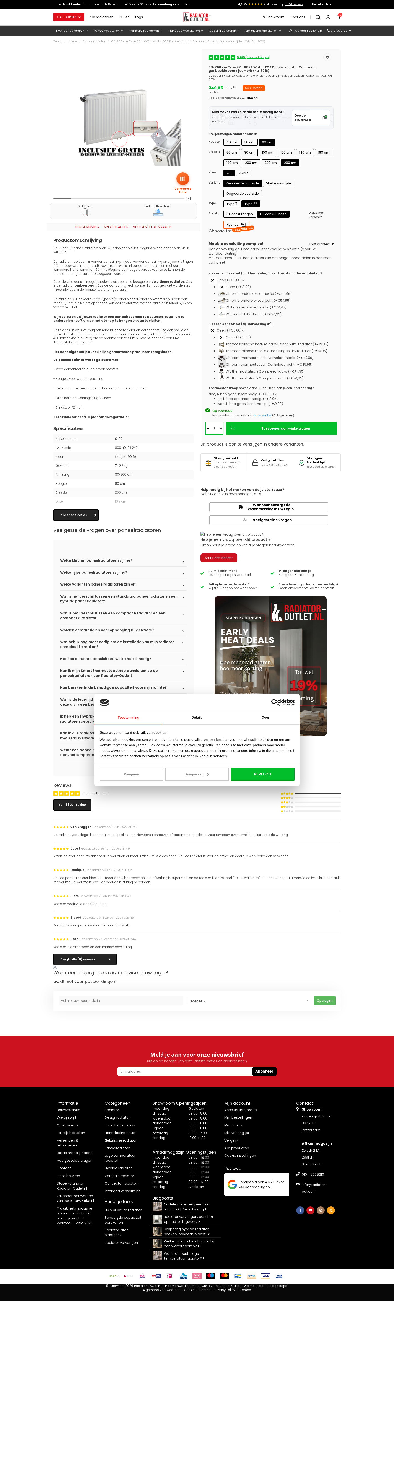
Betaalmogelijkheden (75, 1152)
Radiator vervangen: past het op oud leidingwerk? (188, 1219)
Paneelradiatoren (107, 31)
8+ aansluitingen (273, 214)
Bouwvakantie (68, 1109)
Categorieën (67, 17)
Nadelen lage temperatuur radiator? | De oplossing (186, 1206)
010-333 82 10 (341, 31)
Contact (64, 1168)
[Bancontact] (238, 1276)
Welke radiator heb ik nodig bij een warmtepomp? (189, 1243)
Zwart (243, 173)
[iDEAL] (169, 1276)
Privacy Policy (225, 1290)
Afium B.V (205, 1286)
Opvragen (325, 1000)
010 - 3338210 (313, 1174)
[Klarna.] (197, 1276)
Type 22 (250, 204)
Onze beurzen (68, 1175)
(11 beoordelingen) (253, 57)
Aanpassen (194, 774)
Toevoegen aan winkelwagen (285, 428)
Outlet (124, 17)
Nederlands (320, 4)
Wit (229, 173)
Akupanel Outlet (228, 1286)
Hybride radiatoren (70, 31)
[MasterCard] (224, 1276)
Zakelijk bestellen (71, 1132)
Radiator (112, 1109)
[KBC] (183, 1276)
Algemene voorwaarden (162, 1290)
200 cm (251, 163)
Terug (57, 41)
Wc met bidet (254, 1286)
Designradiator (117, 1117)
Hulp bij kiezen (320, 243)
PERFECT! (262, 774)
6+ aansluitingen (239, 214)
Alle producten (236, 1148)
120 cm (286, 152)
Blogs (138, 17)
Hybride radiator (118, 1168)
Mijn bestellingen (238, 1117)
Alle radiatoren (101, 17)
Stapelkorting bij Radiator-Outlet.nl (72, 1185)
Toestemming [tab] (128, 717)
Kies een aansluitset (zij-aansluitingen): (240, 324)
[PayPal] (251, 1276)
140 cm (305, 152)
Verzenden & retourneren (68, 1143)
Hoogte (214, 141)
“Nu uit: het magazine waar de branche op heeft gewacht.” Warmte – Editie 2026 (75, 1215)
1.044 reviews (294, 4)
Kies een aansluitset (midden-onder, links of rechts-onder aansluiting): (266, 273)
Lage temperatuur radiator (120, 1158)
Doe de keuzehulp (303, 117)
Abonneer (264, 1071)
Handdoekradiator (120, 1132)
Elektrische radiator (121, 1140)
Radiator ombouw (120, 1125)
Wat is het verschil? (316, 215)
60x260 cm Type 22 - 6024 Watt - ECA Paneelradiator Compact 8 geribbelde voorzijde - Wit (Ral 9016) (188, 41)
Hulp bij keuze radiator (123, 1210)
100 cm (267, 152)
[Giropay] (156, 1276)
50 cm (249, 142)
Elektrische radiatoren (261, 31)
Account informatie (240, 1109)
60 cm (267, 142)
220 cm (271, 163)
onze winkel (262, 415)
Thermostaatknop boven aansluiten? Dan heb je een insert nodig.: (261, 388)
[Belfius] (128, 1276)
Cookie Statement (197, 1290)
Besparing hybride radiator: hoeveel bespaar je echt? (186, 1231)
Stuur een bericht (219, 558)
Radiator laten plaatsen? (117, 1232)
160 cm (323, 152)
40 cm (231, 142)
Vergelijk (231, 1140)
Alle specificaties (74, 515)
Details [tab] (197, 717)
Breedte (214, 152)
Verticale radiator (119, 1175)
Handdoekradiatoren (184, 31)
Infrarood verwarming (123, 1191)
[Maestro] (210, 1276)
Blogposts (163, 1198)
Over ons (297, 17)
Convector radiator (121, 1183)
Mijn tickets (233, 1125)
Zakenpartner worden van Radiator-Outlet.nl (75, 1198)
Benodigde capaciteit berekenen (123, 1220)
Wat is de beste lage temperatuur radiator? (183, 1256)
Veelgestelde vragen (152, 227)
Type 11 (231, 204)
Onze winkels (67, 1125)
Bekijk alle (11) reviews (78, 959)
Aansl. (213, 213)
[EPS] (142, 1276)
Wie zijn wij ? (67, 1117)
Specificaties (116, 227)
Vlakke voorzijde (278, 183)
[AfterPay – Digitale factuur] (115, 1276)
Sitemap (244, 1290)
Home (72, 41)
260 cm (290, 163)
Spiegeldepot (278, 1286)
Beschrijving (87, 227)
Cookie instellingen (240, 1155)
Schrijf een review (72, 805)
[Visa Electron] (279, 1276)
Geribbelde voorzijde (242, 183)
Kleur (212, 172)
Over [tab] (265, 717)
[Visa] (265, 1276)
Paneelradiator (94, 41)
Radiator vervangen (121, 1242)
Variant (214, 182)
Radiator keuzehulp (307, 31)
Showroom (276, 17)
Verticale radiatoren (144, 31)
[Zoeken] (318, 17)
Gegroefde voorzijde (242, 193)
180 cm (232, 163)
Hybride (238, 225)
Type (212, 203)
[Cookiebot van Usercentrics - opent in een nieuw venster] (275, 702)
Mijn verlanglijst (236, 1132)
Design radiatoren (222, 31)
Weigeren (131, 774)
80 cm (249, 152)
